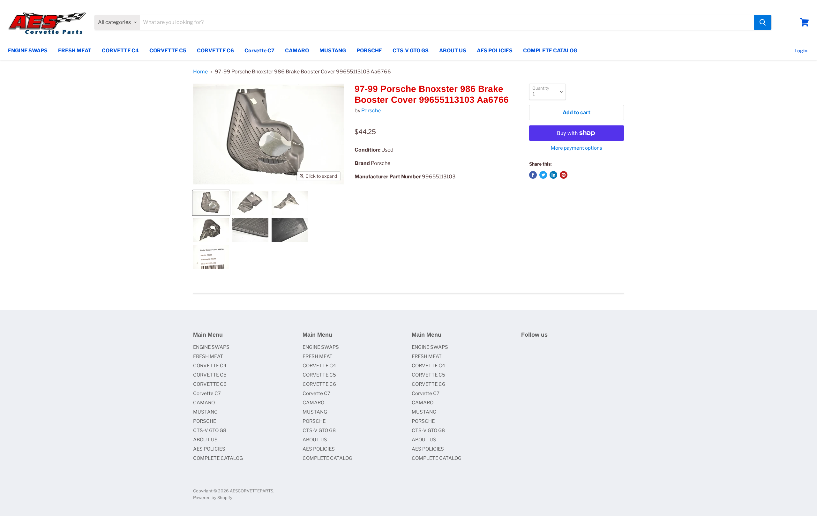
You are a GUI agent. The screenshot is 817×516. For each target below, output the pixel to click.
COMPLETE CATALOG (550, 51)
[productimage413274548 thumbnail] (211, 230)
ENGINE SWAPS (28, 51)
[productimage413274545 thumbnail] (211, 202)
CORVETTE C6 (215, 51)
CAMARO (297, 51)
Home (200, 72)
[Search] (762, 22)
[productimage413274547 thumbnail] (289, 202)
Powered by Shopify (212, 497)
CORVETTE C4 (120, 51)
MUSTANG (332, 51)
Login (800, 51)
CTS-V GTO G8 (411, 51)
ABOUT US (452, 51)
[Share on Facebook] (533, 175)
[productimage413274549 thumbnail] (250, 230)
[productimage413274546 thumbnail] (250, 202)
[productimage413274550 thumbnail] (289, 230)
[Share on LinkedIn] (553, 175)
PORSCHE (369, 51)
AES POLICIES (495, 51)
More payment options (576, 148)
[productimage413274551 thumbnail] (211, 257)
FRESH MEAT (74, 51)
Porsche (371, 111)
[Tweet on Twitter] (543, 175)
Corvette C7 (259, 51)
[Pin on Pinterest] (563, 175)
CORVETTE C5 (167, 51)
